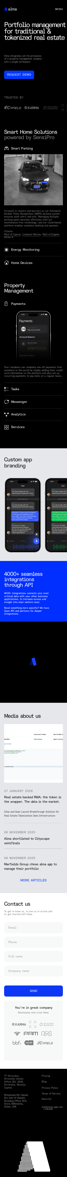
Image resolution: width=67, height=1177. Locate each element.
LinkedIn (48, 1109)
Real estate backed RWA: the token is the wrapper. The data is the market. (32, 799)
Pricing (46, 1076)
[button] (19, 75)
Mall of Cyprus (12, 234)
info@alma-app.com (52, 1107)
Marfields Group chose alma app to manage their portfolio (30, 866)
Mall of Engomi (51, 234)
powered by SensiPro (29, 137)
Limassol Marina (31, 234)
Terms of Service (51, 1093)
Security (46, 1099)
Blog (44, 1081)
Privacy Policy (50, 1088)
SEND (33, 991)
